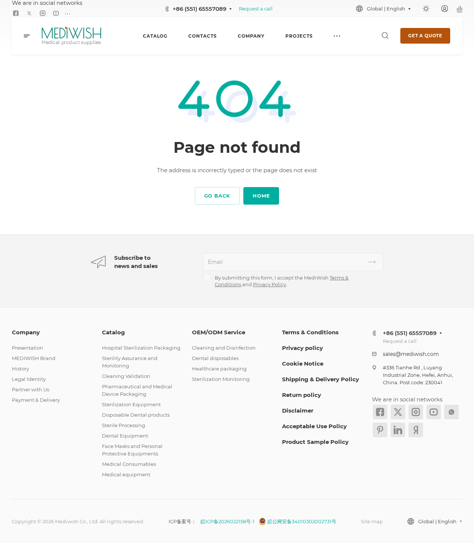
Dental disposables (215, 358)
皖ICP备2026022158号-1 (227, 521)
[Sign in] (444, 8)
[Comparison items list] (459, 8)
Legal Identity (29, 379)
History (20, 369)
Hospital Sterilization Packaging (141, 348)
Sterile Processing (123, 425)
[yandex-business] (416, 430)
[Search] (384, 35)
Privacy (262, 284)
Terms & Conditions (310, 332)
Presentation (27, 348)
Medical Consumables (129, 464)
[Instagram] (42, 13)
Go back (217, 196)
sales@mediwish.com (411, 354)
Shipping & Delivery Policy (320, 379)
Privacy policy (302, 347)
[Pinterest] (380, 430)
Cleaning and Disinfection (224, 348)
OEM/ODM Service (218, 332)
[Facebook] (15, 13)
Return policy (301, 394)
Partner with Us (30, 389)
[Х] (29, 13)
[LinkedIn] (398, 430)
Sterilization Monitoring (221, 379)
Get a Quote (425, 35)
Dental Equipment (125, 436)
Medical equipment (126, 474)
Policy (279, 284)
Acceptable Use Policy (314, 426)
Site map (372, 521)
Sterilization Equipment (131, 404)
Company (26, 332)
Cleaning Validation (126, 376)
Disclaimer (297, 410)
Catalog (113, 332)
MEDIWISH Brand (33, 358)
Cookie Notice (302, 363)
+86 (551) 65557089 (199, 8)
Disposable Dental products (136, 415)
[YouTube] (56, 13)
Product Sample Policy (315, 441)
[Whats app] (451, 412)
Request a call (256, 9)
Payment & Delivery (36, 400)
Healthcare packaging (219, 369)
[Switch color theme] (426, 8)
